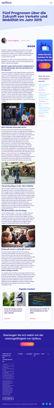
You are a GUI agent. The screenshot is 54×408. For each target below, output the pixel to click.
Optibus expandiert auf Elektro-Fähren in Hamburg (44, 86)
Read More (7, 318)
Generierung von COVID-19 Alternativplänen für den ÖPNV (39, 311)
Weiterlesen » (42, 90)
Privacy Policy (16, 404)
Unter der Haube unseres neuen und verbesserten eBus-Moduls (13, 311)
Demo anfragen (27, 344)
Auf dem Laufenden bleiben (44, 65)
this (11, 94)
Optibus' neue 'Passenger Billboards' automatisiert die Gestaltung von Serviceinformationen (44, 96)
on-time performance (11, 153)
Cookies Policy (24, 404)
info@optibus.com (7, 404)
